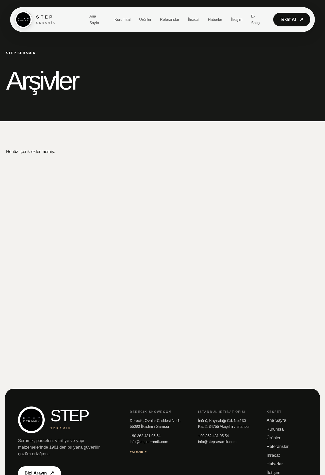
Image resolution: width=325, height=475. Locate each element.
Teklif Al (292, 19)
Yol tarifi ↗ (138, 452)
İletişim (236, 19)
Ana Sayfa (276, 420)
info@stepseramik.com (149, 442)
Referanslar (169, 19)
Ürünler (145, 19)
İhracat (193, 19)
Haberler (215, 19)
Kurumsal (123, 19)
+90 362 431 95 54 (145, 436)
